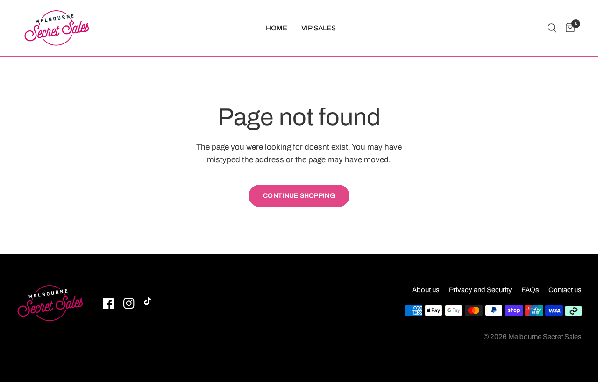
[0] (568, 28)
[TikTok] (149, 303)
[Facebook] (108, 303)
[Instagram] (129, 303)
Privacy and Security (480, 290)
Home (276, 28)
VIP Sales (318, 28)
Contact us (565, 290)
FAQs (530, 290)
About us (426, 290)
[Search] (552, 28)
